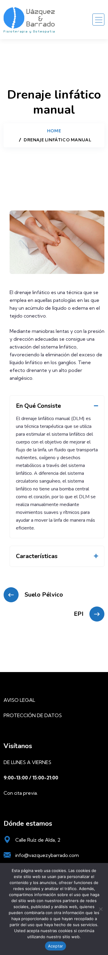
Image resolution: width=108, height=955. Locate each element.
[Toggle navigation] (98, 20)
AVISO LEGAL (19, 700)
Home (54, 131)
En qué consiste (38, 406)
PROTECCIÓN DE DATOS (33, 715)
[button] (57, 406)
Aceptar (55, 946)
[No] (101, 909)
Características (37, 556)
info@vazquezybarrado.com (47, 855)
